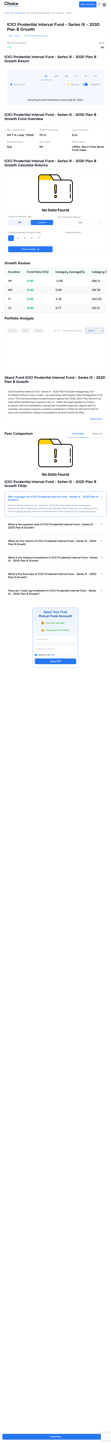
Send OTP (55, 661)
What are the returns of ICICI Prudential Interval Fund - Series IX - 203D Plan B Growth (52, 542)
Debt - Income (14, 36)
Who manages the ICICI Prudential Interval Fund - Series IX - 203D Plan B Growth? (53, 498)
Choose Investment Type (20, 216)
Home (7, 13)
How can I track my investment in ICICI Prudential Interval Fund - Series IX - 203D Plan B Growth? (52, 592)
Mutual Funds (19, 13)
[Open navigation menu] (104, 4)
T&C (53, 655)
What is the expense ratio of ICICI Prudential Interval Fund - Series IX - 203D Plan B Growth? (51, 526)
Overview (78, 433)
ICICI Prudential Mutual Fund (36, 36)
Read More (96, 418)
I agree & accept (46, 655)
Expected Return (73, 232)
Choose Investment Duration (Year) (24, 232)
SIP (19, 222)
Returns (97, 433)
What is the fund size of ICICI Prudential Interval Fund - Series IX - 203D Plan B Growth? (52, 576)
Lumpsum (42, 222)
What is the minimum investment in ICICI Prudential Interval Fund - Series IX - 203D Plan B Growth (53, 559)
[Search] (99, 4)
